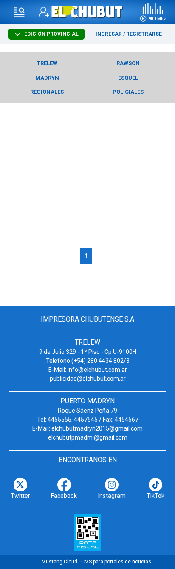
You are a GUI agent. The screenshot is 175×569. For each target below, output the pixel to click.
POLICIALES (128, 92)
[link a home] (87, 12)
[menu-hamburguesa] (19, 12)
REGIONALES (47, 92)
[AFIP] (87, 532)
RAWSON (128, 63)
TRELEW (47, 63)
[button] (153, 12)
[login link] (44, 12)
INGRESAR (109, 34)
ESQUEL (128, 78)
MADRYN (47, 78)
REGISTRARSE (144, 34)
